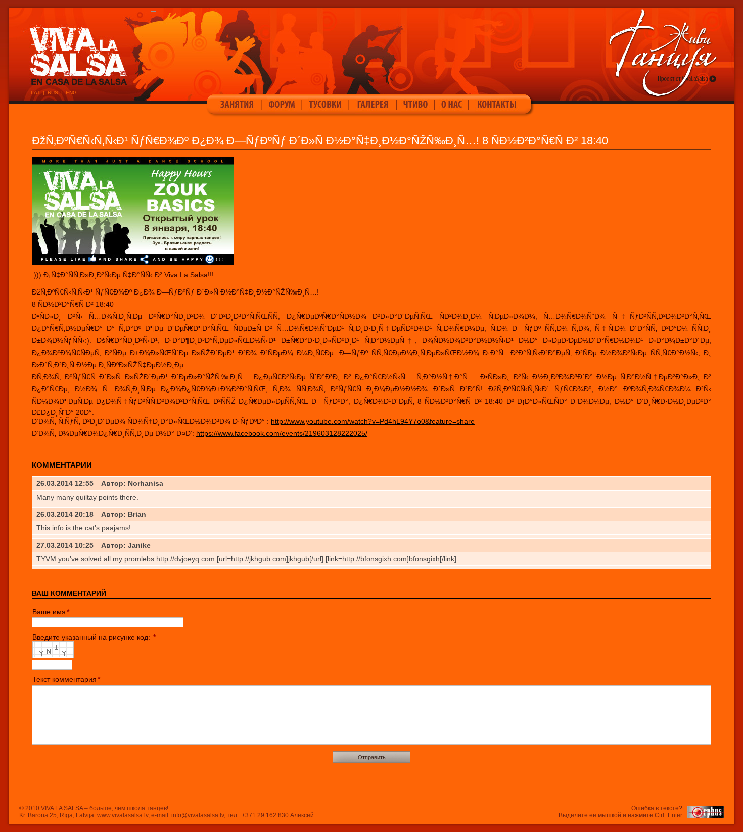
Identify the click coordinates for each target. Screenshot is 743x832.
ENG (71, 92)
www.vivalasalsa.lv (122, 815)
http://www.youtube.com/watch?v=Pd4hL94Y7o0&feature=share (373, 421)
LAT (35, 92)
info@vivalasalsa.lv (197, 815)
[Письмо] (156, 13)
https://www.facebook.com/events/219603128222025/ (281, 433)
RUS (53, 92)
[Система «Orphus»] (705, 816)
